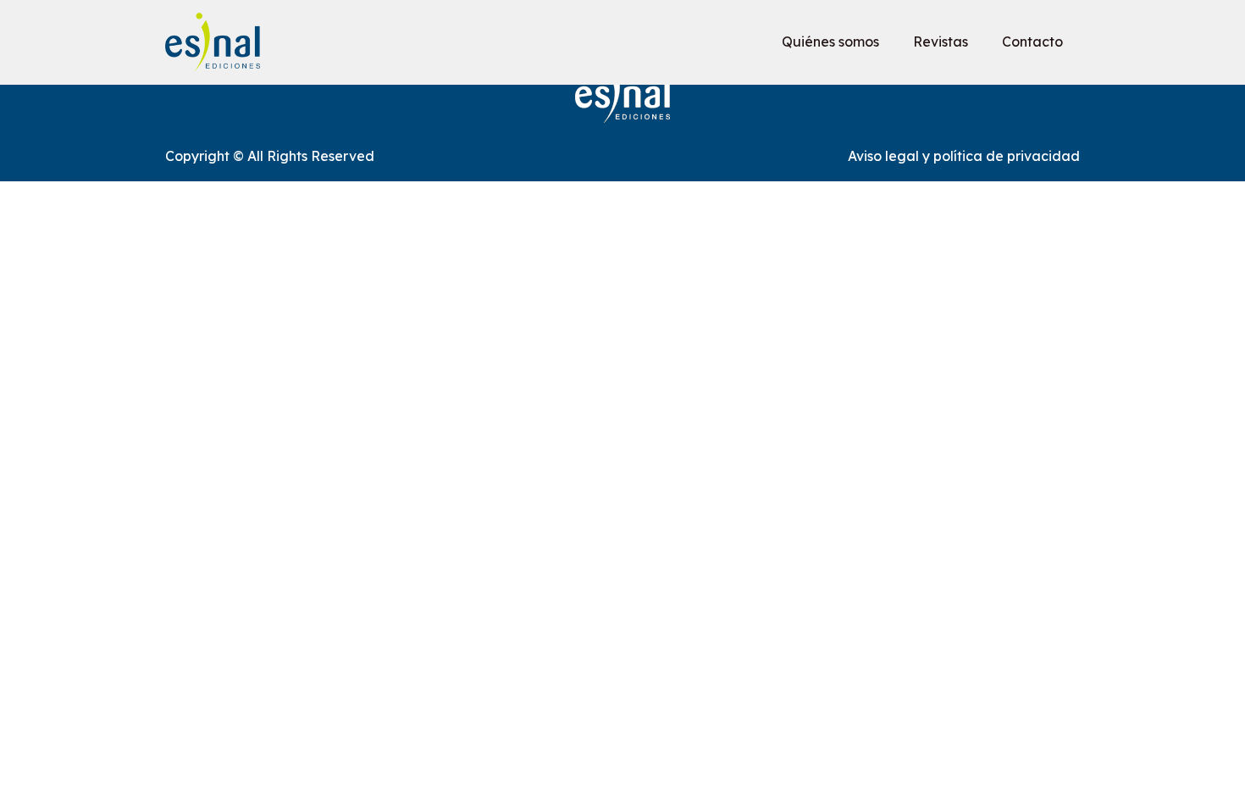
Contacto (1032, 41)
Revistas (940, 41)
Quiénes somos (830, 41)
